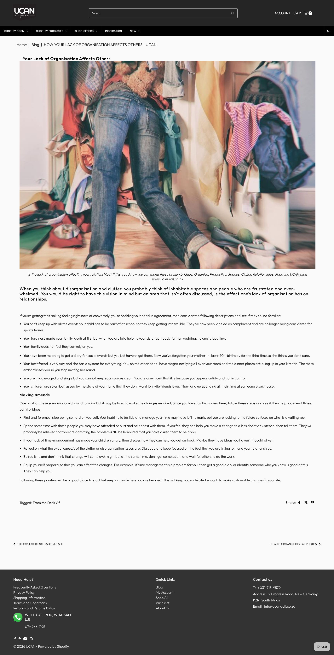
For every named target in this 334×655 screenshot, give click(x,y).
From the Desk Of (46, 502)
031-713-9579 (270, 587)
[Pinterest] (20, 639)
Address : (260, 594)
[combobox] (163, 13)
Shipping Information (29, 597)
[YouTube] (25, 639)
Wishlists (162, 603)
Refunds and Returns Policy (34, 608)
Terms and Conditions (30, 603)
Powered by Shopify (53, 646)
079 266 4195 (35, 626)
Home (22, 44)
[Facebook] (15, 639)
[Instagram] (31, 639)
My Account (164, 592)
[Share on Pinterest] (312, 502)
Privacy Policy (24, 592)
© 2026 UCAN (24, 646)
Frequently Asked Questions (34, 587)
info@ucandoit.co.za (279, 606)
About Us (163, 608)
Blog (35, 44)
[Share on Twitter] (306, 502)
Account (282, 13)
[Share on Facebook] (299, 502)
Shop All (162, 597)
